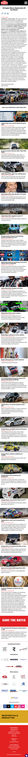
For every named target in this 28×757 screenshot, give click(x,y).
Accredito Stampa (14, 741)
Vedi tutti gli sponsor (14, 702)
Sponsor (14, 734)
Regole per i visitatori (14, 731)
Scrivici (14, 740)
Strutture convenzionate (14, 733)
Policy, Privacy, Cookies (14, 747)
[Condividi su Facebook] (2, 14)
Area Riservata (14, 748)
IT (12, 751)
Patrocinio (14, 736)
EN (15, 751)
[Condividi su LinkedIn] (8, 14)
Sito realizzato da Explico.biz (14, 754)
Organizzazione (14, 729)
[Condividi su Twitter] (5, 14)
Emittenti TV (14, 730)
